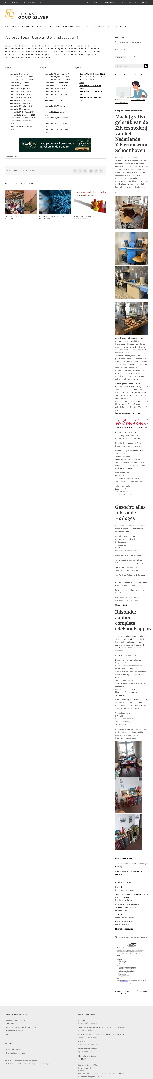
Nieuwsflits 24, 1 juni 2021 (55, 88)
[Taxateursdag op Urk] (21, 191)
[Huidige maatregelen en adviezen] (55, 191)
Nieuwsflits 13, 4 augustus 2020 (23, 109)
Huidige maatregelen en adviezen (53, 216)
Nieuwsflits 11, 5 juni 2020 (20, 103)
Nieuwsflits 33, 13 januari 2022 (92, 74)
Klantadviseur (121, 887)
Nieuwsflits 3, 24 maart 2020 (21, 80)
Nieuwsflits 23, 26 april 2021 (56, 86)
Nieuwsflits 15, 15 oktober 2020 (22, 115)
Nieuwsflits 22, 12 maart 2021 (56, 83)
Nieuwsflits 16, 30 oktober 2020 (22, 118)
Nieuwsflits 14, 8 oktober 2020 (22, 112)
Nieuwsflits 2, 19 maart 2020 (21, 77)
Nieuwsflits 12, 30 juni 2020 (21, 106)
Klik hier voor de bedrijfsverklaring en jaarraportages (28, 1064)
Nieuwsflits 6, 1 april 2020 (20, 88)
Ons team (10, 1023)
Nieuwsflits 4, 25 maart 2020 (21, 83)
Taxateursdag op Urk (13, 216)
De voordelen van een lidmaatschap (21, 1027)
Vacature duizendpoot (124, 921)
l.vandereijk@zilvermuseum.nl (127, 413)
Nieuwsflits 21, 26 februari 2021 (57, 80)
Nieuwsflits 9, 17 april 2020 (20, 97)
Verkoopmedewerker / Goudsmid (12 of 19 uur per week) (101, 1027)
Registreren (141, 57)
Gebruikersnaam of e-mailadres (128, 42)
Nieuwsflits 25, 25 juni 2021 (56, 91)
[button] (125, 26)
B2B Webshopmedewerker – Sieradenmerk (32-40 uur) (101, 1034)
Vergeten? (131, 57)
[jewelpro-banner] (55, 139)
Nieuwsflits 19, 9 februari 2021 (57, 74)
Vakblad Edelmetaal (14, 1031)
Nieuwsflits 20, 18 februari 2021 (57, 77)
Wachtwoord (120, 49)
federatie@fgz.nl (34, 2)
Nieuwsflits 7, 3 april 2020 (20, 91)
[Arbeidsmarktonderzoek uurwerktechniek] (90, 191)
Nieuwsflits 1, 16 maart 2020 (21, 74)
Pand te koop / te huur (15, 1053)
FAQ (8, 1034)
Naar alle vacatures (124, 929)
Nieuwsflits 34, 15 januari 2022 (92, 77)
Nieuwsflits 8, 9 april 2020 (20, 94)
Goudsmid (119, 914)
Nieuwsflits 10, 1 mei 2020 (20, 100)
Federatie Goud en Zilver (16, 1020)
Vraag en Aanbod (13, 1049)
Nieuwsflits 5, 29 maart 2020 (21, 86)
